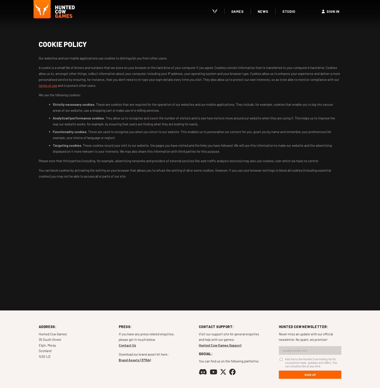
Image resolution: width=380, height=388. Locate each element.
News (263, 11)
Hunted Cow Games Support (220, 345)
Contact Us (127, 345)
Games (237, 11)
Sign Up (310, 375)
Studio (288, 11)
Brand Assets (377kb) (135, 360)
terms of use (48, 85)
